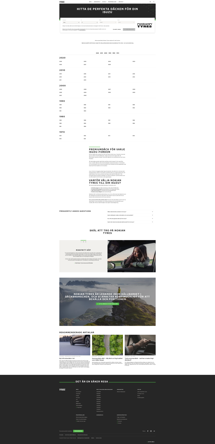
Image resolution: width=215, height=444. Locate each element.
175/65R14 (98, 409)
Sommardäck (78, 391)
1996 (134, 104)
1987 (109, 120)
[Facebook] (147, 431)
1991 (60, 110)
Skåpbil (77, 401)
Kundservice (100, 414)
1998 (85, 104)
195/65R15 (98, 393)
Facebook (120, 421)
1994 (85, 107)
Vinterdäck (78, 393)
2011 (60, 79)
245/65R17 (99, 407)
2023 (134, 61)
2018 (85, 73)
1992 (134, 107)
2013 (109, 76)
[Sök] (154, 2)
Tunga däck (79, 407)
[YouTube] (154, 431)
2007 (109, 89)
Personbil (78, 397)
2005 (60, 92)
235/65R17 (99, 405)
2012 (134, 76)
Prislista (77, 395)
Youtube (119, 423)
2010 (101, 53)
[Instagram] (151, 431)
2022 (60, 64)
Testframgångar (79, 405)
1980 (113, 53)
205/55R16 (99, 391)
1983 (109, 123)
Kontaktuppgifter (140, 397)
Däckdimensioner (100, 411)
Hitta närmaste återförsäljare (108, 303)
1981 (60, 126)
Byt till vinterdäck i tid (66, 358)
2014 (85, 76)
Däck (90, 1)
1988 (85, 120)
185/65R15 (98, 399)
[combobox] (71, 22)
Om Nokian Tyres (140, 393)
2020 (97, 53)
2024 (109, 61)
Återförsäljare (112, 1)
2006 (134, 89)
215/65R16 (98, 395)
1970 (117, 53)
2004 (85, 92)
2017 (109, 73)
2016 (134, 73)
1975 (60, 138)
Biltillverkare (78, 403)
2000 (105, 53)
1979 (60, 135)
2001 (60, 95)
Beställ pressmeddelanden (122, 419)
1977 (109, 135)
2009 (60, 89)
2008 (85, 89)
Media (138, 395)
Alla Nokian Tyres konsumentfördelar (84, 263)
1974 (85, 138)
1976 (134, 135)
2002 (134, 92)
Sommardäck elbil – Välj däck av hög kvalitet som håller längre (107, 359)
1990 (110, 53)
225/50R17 (99, 401)
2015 (60, 76)
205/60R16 (99, 397)
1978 (85, 135)
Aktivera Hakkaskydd (121, 391)
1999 (60, 104)
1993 (109, 107)
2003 (109, 92)
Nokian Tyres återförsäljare (81, 419)
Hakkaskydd (97, 1)
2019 (60, 73)
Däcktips (121, 1)
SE (150, 1)
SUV (77, 399)
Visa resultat (130, 29)
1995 (60, 107)
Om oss (104, 1)
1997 (109, 104)
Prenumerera (78, 431)
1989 (60, 120)
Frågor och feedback (121, 417)
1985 (60, 123)
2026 (60, 61)
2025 (85, 61)
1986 (134, 120)
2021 (85, 64)
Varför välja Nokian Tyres (142, 391)
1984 (85, 123)
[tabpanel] (98, 25)
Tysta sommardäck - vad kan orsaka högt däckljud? (139, 359)
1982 (134, 123)
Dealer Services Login (81, 421)
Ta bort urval (117, 29)
